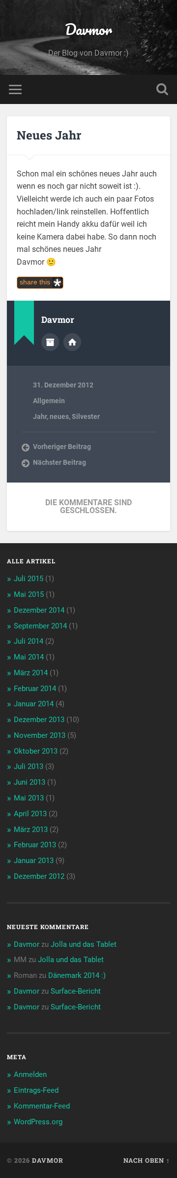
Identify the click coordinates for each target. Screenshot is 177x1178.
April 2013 (30, 813)
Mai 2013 (29, 798)
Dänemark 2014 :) (77, 975)
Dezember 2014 (39, 610)
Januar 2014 (34, 703)
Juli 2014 (28, 641)
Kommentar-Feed (42, 1106)
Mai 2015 (29, 594)
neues (59, 416)
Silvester (86, 416)
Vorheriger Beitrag (62, 446)
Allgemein (49, 401)
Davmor (88, 29)
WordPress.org (38, 1121)
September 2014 (40, 626)
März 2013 (31, 829)
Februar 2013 (35, 844)
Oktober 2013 (36, 751)
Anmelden (30, 1074)
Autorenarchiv (50, 342)
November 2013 (39, 735)
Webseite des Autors (72, 342)
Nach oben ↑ (146, 1160)
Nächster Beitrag (59, 462)
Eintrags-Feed (36, 1090)
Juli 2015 (28, 578)
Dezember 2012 (39, 876)
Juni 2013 (29, 782)
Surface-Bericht (76, 991)
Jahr (40, 416)
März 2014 (31, 672)
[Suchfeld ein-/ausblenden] (162, 89)
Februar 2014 (35, 688)
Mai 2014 (29, 657)
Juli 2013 (28, 766)
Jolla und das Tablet (84, 944)
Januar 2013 (34, 860)
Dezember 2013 (39, 719)
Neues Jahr (49, 135)
